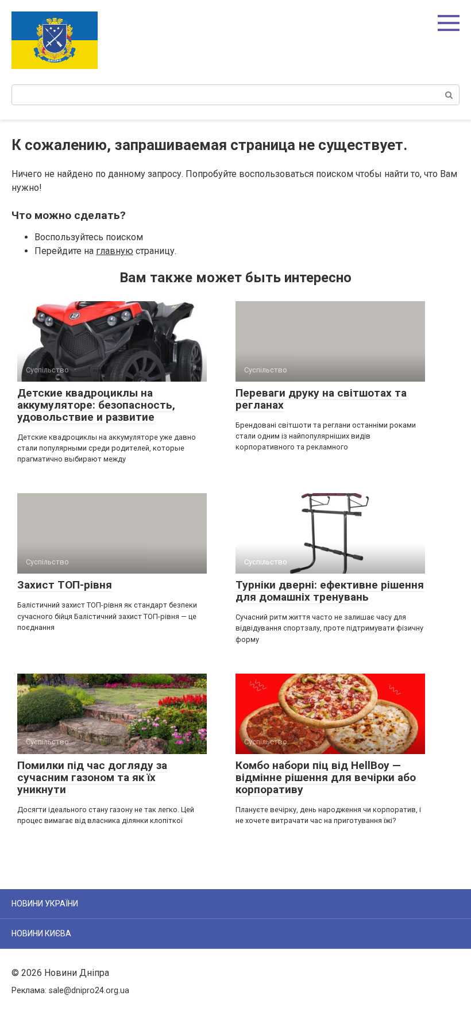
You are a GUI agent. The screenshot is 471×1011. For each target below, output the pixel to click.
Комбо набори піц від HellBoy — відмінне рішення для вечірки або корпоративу (325, 777)
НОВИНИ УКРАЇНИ (44, 903)
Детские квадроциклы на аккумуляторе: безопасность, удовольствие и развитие (96, 405)
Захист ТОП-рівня (64, 584)
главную (114, 250)
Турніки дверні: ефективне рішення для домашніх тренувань (329, 590)
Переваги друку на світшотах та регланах (321, 399)
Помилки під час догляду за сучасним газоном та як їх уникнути (92, 777)
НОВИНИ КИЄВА (41, 933)
